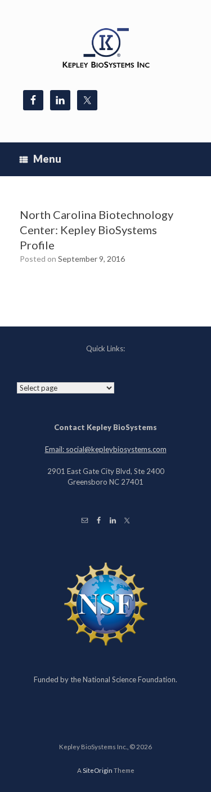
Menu (47, 159)
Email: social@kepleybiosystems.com (106, 449)
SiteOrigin (98, 770)
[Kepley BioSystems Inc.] (105, 49)
